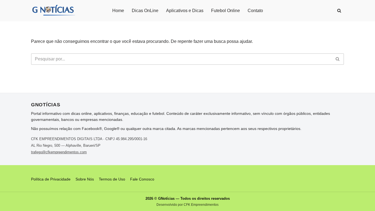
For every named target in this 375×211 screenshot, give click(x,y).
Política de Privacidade (51, 179)
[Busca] (339, 11)
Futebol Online (225, 10)
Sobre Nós (84, 179)
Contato (255, 10)
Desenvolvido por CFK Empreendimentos (187, 205)
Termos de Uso (112, 179)
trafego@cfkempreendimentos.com (59, 152)
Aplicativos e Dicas (184, 10)
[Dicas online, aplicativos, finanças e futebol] (53, 10)
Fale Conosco (142, 179)
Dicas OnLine (145, 10)
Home (118, 10)
